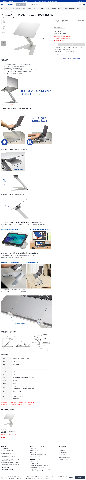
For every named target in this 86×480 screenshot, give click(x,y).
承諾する (80, 477)
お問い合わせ (79, 1)
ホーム (2, 8)
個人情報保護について (35, 456)
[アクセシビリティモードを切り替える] (84, 1)
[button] (43, 38)
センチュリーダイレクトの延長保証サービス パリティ (69, 8)
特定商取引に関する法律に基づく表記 (38, 454)
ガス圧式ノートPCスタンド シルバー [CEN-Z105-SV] (9, 432)
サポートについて (45, 8)
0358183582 (6, 467)
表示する (52, 4)
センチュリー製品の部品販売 (19, 8)
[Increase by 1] (57, 43)
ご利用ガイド (30, 8)
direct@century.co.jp (8, 469)
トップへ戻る (4, 11)
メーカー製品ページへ (58, 54)
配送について (37, 8)
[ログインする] (80, 4)
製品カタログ (8, 8)
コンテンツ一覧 (20, 4)
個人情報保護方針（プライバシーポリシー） (41, 478)
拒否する (71, 477)
